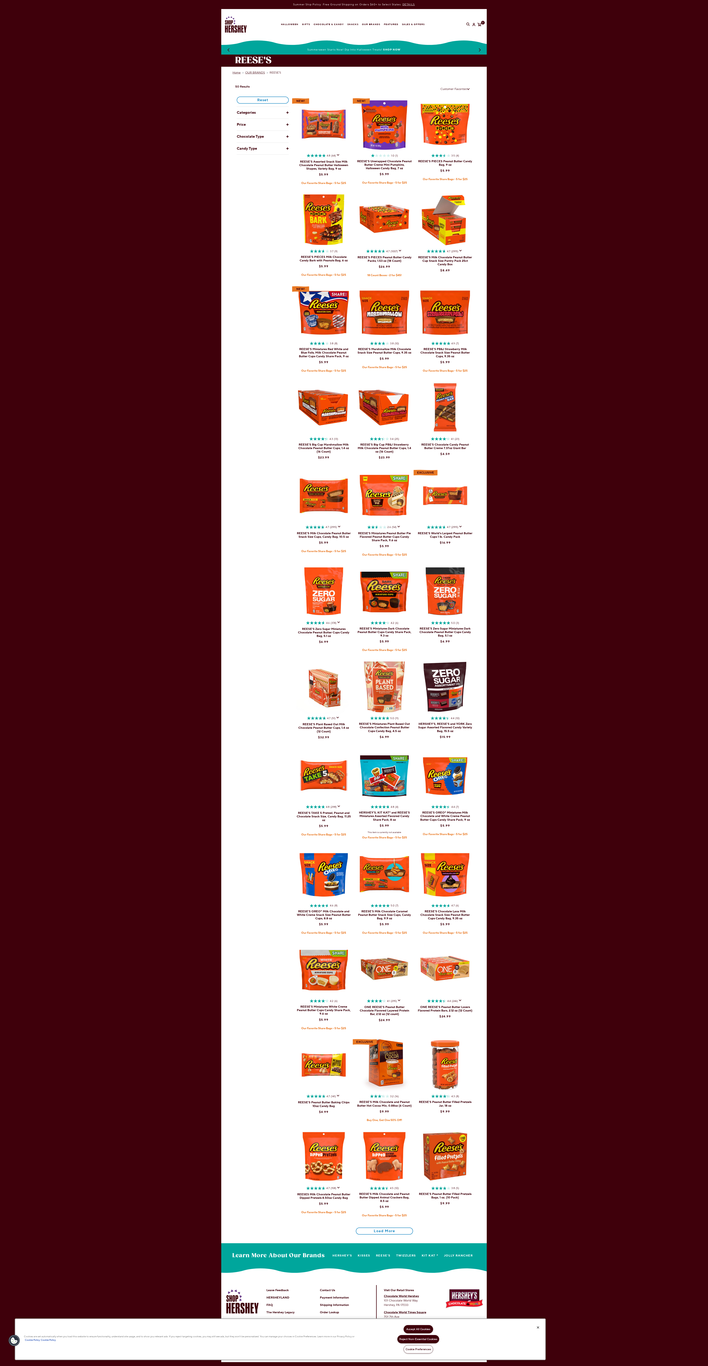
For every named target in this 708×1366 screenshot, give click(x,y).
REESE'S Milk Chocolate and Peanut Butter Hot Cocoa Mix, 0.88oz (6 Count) (384, 1103)
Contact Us (327, 1290)
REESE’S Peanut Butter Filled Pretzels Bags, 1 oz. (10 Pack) (445, 1195)
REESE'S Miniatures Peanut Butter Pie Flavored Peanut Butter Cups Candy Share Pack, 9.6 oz (384, 536)
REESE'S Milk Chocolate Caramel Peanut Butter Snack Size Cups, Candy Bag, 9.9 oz (384, 915)
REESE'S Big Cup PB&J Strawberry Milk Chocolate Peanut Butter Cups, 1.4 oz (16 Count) (384, 448)
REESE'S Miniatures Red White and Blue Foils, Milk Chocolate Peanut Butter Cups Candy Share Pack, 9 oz (324, 352)
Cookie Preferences (418, 1349)
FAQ (269, 1305)
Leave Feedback (277, 1290)
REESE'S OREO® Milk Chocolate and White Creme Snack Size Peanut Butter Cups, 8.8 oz (324, 915)
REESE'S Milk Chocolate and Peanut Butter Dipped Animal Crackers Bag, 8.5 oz (384, 1197)
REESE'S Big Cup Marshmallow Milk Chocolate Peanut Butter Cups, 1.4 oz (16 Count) (323, 448)
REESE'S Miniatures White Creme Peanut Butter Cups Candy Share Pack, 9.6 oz (324, 1010)
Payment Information (334, 1297)
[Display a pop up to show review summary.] (338, 156)
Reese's (383, 1255)
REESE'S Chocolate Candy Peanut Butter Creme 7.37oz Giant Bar (445, 446)
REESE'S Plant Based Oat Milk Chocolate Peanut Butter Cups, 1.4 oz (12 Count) (323, 727)
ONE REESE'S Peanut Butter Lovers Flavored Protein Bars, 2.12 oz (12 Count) (445, 1008)
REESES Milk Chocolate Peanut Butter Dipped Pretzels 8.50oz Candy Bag (323, 1196)
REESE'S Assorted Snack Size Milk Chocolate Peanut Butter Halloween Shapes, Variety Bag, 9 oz (323, 165)
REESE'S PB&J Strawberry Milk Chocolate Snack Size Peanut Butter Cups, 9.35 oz (445, 352)
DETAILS (408, 4)
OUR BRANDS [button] (371, 24)
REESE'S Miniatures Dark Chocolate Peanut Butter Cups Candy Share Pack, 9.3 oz (384, 632)
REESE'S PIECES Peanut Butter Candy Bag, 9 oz (445, 163)
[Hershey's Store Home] (239, 24)
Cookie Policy (32, 1340)
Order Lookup (329, 1312)
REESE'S (275, 72)
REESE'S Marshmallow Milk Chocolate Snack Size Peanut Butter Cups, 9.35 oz (384, 350)
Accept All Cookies (418, 1329)
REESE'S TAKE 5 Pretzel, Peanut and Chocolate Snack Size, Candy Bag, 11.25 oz (324, 816)
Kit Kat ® (430, 1255)
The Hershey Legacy (280, 1312)
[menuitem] (289, 24)
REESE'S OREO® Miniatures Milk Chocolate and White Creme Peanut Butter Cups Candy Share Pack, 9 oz (445, 816)
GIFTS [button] (306, 24)
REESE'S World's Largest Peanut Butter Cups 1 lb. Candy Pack (445, 535)
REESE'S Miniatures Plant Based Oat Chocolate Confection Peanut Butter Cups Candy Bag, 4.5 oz (384, 727)
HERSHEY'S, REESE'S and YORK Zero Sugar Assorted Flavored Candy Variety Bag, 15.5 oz (445, 727)
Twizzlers (406, 1255)
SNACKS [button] (353, 24)
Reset (262, 100)
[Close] (538, 1327)
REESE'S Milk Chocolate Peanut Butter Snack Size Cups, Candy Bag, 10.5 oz (324, 535)
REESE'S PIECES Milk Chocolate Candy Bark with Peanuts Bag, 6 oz (324, 258)
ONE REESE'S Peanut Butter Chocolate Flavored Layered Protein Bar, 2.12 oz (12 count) (384, 1010)
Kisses (364, 1255)
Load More (384, 1231)
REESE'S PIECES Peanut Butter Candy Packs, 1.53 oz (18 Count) (385, 259)
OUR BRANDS (255, 72)
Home (236, 72)
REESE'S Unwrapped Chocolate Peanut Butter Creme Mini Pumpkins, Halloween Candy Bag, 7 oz (384, 164)
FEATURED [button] (391, 24)
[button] (14, 1340)
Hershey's (342, 1255)
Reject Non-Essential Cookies (418, 1339)
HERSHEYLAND (277, 1297)
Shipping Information (334, 1305)
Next (479, 49)
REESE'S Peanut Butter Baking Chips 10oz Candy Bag (323, 1104)
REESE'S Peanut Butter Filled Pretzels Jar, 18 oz (445, 1103)
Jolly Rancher (458, 1255)
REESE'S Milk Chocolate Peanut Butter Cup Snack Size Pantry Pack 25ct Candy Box (445, 261)
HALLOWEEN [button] (290, 24)
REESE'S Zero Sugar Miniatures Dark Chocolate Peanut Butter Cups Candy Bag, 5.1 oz (445, 632)
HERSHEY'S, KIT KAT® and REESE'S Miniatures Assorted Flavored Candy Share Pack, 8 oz (384, 816)
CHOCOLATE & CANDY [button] (329, 24)
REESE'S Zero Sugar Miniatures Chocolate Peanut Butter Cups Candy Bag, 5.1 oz (323, 632)
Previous (228, 49)
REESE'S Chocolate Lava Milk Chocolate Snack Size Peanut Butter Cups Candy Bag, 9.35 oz (445, 915)
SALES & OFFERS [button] (413, 24)
